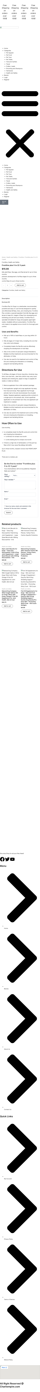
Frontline (21, 257)
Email (6, 499)
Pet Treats (9, 59)
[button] (20, 123)
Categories (7, 50)
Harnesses (9, 71)
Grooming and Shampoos (14, 68)
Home (6, 48)
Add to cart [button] (7, 564)
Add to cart (20, 285)
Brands (6, 75)
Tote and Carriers (11, 62)
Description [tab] (6, 298)
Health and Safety (11, 73)
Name (6, 491)
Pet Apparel (9, 53)
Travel (8, 64)
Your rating (7, 475)
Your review (9, 480)
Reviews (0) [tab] (6, 302)
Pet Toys (9, 57)
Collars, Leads (10, 66)
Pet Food (9, 55)
